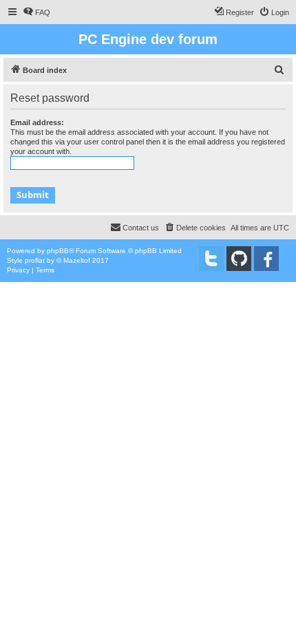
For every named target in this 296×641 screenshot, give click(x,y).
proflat (35, 260)
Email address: (37, 122)
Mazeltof (76, 260)
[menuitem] (36, 12)
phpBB (58, 250)
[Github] (238, 258)
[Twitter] (211, 258)
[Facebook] (266, 258)
